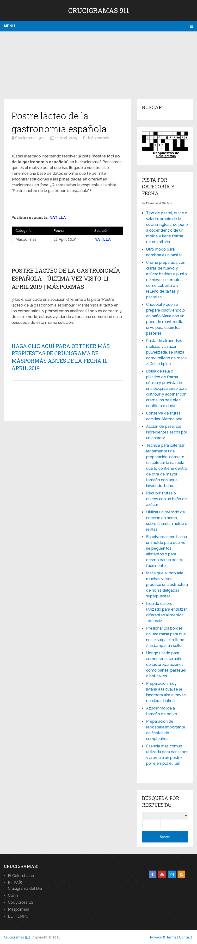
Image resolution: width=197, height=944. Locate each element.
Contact (185, 937)
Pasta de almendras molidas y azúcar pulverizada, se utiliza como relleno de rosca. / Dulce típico (166, 352)
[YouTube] (162, 874)
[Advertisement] (98, 65)
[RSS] (181, 874)
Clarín (13, 895)
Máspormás (18, 909)
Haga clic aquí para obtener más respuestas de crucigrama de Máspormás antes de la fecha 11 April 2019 (61, 357)
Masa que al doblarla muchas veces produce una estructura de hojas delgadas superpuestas (167, 584)
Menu (9, 26)
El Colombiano (21, 875)
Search (165, 837)
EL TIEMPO (18, 916)
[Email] (172, 874)
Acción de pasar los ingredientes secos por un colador (166, 432)
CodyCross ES (20, 902)
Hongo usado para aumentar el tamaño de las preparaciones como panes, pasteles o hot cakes (166, 664)
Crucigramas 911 (98, 10)
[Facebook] (152, 874)
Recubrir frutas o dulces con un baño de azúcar (166, 499)
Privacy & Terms (163, 937)
